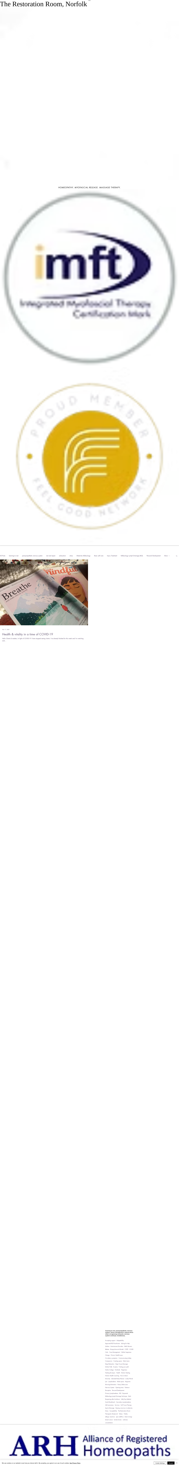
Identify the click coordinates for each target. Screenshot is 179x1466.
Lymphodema (112, 1381)
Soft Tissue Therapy (126, 1405)
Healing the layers (110, 1373)
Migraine (127, 1381)
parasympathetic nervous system (32, 556)
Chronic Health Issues (117, 1355)
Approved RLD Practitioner (112, 1343)
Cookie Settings (160, 1463)
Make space (120, 1381)
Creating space (117, 1361)
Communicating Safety (125, 1358)
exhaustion (62, 556)
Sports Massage (109, 1408)
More (166, 556)
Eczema (115, 1367)
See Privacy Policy (75, 1463)
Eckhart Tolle (108, 1367)
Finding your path (124, 1367)
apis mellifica (120, 1417)
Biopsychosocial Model (117, 1349)
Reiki (129, 1396)
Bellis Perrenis (128, 1346)
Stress (106, 1411)
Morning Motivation (110, 1384)
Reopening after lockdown (112, 1399)
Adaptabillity (120, 1340)
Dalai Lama (126, 1361)
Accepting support (110, 1340)
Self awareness (109, 1405)
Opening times (119, 1387)
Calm (106, 1352)
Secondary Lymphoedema (123, 1402)
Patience (127, 1387)
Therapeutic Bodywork (111, 1414)
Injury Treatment (112, 556)
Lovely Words (129, 1379)
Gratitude (117, 1370)
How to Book (124, 1376)
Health (118, 1373)
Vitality (126, 1414)
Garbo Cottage (109, 1370)
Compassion (108, 1361)
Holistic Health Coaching (112, 1376)
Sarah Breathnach (110, 1402)
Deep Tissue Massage (121, 1364)
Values (121, 1414)
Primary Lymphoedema (111, 1393)
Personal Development (118, 1390)
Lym (106, 1381)
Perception (108, 1390)
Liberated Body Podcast (117, 1379)
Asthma (107, 1346)
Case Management (114, 1352)
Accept (171, 1463)
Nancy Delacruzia (122, 1384)
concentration (109, 1423)
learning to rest (13, 556)
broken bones (118, 1420)
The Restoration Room (124, 1411)
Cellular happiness (126, 1352)
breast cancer (109, 1420)
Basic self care (98, 556)
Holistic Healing (125, 1373)
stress (71, 556)
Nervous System (109, 1387)
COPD (126, 1349)
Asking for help (125, 1343)
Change (107, 1355)
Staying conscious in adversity (123, 1408)
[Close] (177, 1463)
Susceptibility (113, 1411)
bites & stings (128, 1417)
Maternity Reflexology (83, 556)
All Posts (2, 556)
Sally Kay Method (126, 1399)
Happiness (124, 1370)
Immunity (107, 1379)
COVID (131, 1349)
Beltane (107, 1349)
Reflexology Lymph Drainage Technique (116, 1396)
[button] (177, 556)
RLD (120, 1393)
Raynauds (125, 1393)
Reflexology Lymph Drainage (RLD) (132, 556)
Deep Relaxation (109, 1364)
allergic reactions (110, 1417)
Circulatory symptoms (111, 1358)
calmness (125, 1420)
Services (117, 1405)
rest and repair (50, 556)
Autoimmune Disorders (116, 1346)
